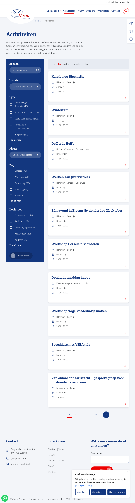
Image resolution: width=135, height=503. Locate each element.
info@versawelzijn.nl (20, 464)
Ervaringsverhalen (56, 460)
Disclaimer (78, 499)
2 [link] (75, 414)
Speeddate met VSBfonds (71, 344)
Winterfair (60, 110)
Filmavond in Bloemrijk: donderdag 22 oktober (87, 210)
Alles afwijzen (98, 492)
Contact (115, 10)
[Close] (128, 471)
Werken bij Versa (56, 449)
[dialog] (101, 484)
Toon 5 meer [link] (15, 200)
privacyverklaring (83, 485)
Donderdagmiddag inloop (71, 277)
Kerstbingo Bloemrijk (68, 76)
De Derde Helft (63, 143)
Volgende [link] (106, 414)
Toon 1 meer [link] (15, 245)
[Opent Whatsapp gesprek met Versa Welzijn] (4, 498)
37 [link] (95, 414)
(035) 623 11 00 (18, 458)
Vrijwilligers (103, 10)
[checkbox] (25, 104)
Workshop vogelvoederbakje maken (79, 311)
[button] (131, 23)
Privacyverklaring (36, 499)
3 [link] (82, 414)
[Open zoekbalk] (126, 11)
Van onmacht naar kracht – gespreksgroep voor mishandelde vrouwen (88, 380)
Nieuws (52, 454)
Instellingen (82, 492)
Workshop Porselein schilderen (75, 244)
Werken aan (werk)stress (71, 177)
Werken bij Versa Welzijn (117, 2)
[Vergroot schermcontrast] (131, 39)
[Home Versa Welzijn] (20, 14)
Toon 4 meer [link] (15, 139)
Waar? (81, 10)
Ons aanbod (53, 10)
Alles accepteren (117, 492)
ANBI (68, 499)
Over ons (90, 10)
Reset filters (23, 255)
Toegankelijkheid (54, 499)
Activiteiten (69, 10)
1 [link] (69, 414)
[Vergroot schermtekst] (131, 31)
